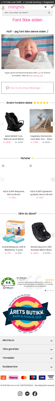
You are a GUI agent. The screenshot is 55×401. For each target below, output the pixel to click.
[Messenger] (27, 394)
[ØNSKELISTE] (45, 7)
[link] (27, 283)
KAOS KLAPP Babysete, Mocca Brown (14, 193)
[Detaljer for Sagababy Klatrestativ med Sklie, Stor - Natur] (41, 121)
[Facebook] (34, 394)
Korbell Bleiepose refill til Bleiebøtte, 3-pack (13, 248)
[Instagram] (20, 394)
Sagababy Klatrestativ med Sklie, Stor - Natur (41, 137)
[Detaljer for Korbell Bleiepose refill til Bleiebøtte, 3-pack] (13, 231)
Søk (39, 72)
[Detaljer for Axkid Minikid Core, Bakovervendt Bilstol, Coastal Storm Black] (13, 121)
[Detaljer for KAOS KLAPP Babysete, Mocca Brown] (13, 176)
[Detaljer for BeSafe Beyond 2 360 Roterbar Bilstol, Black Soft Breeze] (41, 231)
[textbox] (25, 12)
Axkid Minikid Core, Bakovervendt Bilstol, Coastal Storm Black (14, 138)
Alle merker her (36, 75)
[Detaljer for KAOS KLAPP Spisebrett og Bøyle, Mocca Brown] (41, 176)
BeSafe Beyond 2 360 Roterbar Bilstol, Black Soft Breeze (41, 248)
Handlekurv (52, 7)
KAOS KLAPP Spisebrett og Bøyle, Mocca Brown (41, 193)
